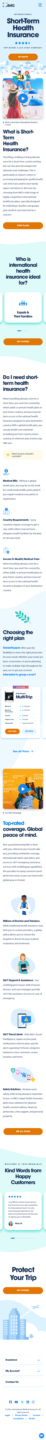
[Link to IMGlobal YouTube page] (16, 1402)
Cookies (36, 1415)
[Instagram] (33, 1402)
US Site (32, 1419)
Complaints (18, 1419)
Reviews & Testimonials (23, 1164)
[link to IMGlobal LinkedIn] (27, 1402)
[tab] (19, 330)
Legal (7, 1415)
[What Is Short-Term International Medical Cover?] (23, 98)
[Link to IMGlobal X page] (22, 1402)
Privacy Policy (21, 1415)
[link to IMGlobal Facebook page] (10, 1402)
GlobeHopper (11, 648)
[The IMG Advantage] (23, 789)
